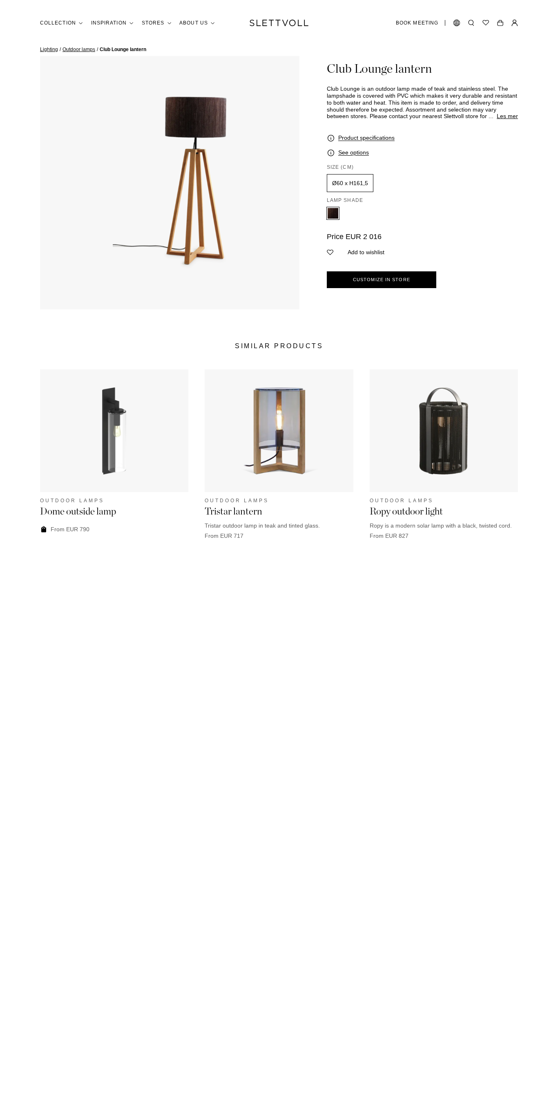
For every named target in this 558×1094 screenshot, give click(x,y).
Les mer (507, 116)
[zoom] (170, 182)
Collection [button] (58, 23)
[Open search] (471, 23)
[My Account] (514, 23)
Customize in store (381, 279)
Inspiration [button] (109, 23)
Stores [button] (153, 23)
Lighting (49, 49)
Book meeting (417, 23)
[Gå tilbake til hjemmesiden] (279, 23)
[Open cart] (500, 23)
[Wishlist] (485, 23)
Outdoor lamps (78, 49)
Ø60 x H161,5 (350, 183)
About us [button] (193, 23)
